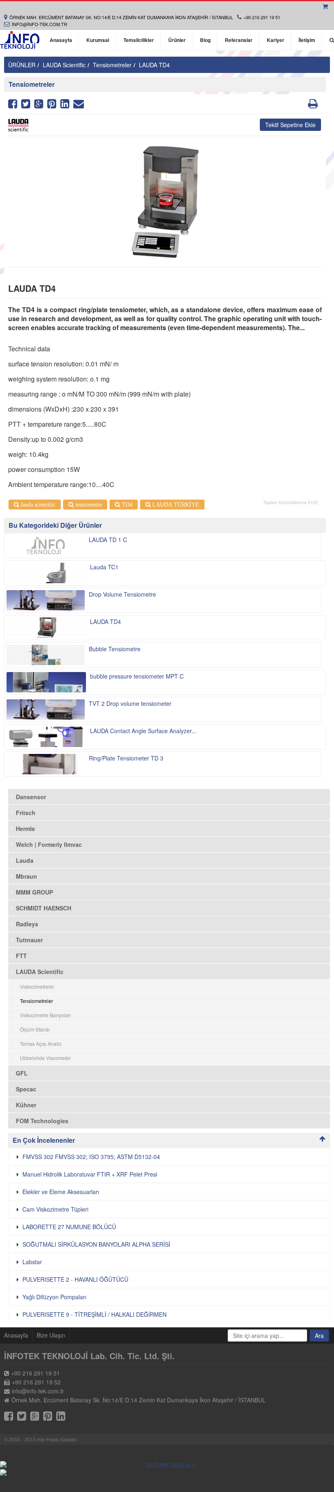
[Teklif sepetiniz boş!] (326, 6)
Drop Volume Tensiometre (122, 594)
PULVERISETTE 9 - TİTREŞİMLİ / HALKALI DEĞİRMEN (94, 1314)
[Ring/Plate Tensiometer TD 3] (46, 764)
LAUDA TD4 (154, 65)
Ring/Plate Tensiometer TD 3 (126, 758)
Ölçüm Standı (35, 1029)
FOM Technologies (42, 1121)
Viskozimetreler (37, 986)
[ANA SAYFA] (20, 40)
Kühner (26, 1105)
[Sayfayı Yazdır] (313, 105)
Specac (26, 1089)
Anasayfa (16, 1335)
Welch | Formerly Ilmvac (49, 844)
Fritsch (25, 813)
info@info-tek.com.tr (39, 24)
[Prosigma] (167, 1472)
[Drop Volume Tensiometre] (46, 600)
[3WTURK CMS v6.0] (167, 1465)
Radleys (27, 924)
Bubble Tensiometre (115, 649)
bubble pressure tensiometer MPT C (137, 676)
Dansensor (31, 797)
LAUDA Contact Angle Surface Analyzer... (143, 731)
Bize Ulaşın (51, 1335)
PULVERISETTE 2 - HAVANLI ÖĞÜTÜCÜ (75, 1279)
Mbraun (26, 876)
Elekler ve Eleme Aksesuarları (60, 1192)
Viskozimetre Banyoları (45, 1015)
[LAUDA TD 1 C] (46, 546)
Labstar (32, 1262)
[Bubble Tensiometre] (46, 655)
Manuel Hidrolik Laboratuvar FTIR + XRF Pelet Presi (89, 1174)
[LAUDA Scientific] (165, 125)
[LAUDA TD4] (46, 627)
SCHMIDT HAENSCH (43, 908)
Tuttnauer (29, 940)
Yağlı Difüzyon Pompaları (54, 1297)
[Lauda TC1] (46, 573)
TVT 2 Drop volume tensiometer (130, 703)
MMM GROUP (34, 892)
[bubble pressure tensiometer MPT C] (46, 682)
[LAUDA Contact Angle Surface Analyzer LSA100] (46, 737)
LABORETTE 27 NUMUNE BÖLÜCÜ (69, 1227)
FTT (21, 956)
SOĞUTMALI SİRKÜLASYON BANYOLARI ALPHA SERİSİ (96, 1244)
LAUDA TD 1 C (108, 540)
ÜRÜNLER (21, 65)
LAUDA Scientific (64, 65)
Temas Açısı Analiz (41, 1043)
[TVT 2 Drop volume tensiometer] (46, 709)
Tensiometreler (112, 65)
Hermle (25, 828)
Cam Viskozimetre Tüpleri (55, 1209)
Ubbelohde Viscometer (45, 1057)
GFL (22, 1073)
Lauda (24, 860)
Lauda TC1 (104, 567)
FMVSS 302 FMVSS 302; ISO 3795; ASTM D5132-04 (91, 1157)
